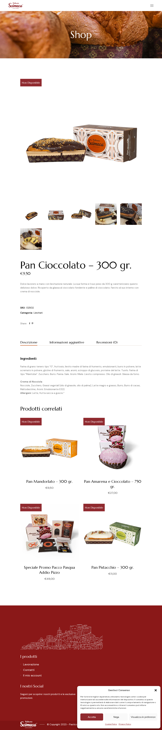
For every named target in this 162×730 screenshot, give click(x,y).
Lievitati (38, 312)
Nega (116, 717)
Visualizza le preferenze (143, 717)
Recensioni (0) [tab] (107, 342)
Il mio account (32, 675)
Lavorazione (31, 664)
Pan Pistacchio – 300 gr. (112, 567)
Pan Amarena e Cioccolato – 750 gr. (112, 484)
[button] (155, 690)
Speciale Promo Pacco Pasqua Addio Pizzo (49, 570)
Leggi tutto (83, 493)
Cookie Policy (111, 724)
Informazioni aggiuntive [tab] (67, 342)
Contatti (28, 670)
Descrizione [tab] (28, 342)
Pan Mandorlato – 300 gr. (49, 481)
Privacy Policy (125, 724)
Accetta (92, 717)
